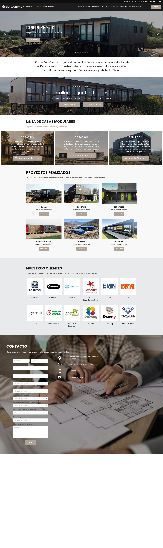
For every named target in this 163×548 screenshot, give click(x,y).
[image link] (13, 6)
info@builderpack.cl (76, 377)
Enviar (30, 442)
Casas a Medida (69, 104)
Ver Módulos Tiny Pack (135, 158)
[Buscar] (148, 6)
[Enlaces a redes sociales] (150, 1)
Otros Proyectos (93, 104)
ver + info (43, 214)
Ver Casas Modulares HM (27, 158)
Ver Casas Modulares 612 (81, 155)
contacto (155, 7)
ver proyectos (33, 40)
